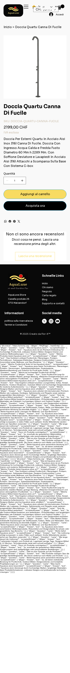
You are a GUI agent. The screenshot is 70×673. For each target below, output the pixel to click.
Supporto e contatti (53, 303)
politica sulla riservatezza (18, 320)
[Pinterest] (14, 221)
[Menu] (26, 6)
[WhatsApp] (5, 221)
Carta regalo (49, 295)
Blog (44, 299)
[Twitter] (19, 221)
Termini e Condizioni (15, 324)
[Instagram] (51, 321)
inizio (45, 283)
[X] (44, 321)
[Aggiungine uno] (22, 180)
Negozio (47, 291)
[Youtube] (57, 321)
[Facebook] (10, 221)
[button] (60, 7)
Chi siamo (47, 287)
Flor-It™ (45, 333)
